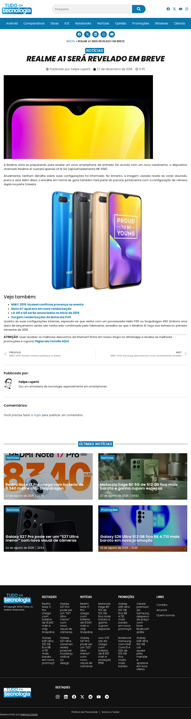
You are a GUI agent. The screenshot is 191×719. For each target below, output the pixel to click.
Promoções (140, 23)
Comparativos (34, 23)
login (37, 415)
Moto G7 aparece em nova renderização (41, 309)
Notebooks (83, 23)
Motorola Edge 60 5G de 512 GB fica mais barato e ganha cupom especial (104, 616)
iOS (67, 23)
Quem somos (165, 615)
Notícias (103, 23)
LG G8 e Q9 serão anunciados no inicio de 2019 (45, 313)
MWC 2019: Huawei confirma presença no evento (47, 304)
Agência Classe (29, 714)
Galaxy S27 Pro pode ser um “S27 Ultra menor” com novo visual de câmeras (66, 618)
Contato (161, 605)
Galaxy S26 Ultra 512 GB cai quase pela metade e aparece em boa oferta (142, 653)
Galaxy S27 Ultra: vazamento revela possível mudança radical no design (68, 650)
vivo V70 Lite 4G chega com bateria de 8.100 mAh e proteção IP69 (104, 650)
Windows (161, 23)
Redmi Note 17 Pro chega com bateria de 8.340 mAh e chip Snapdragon (50, 618)
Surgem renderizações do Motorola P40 (41, 317)
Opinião (120, 23)
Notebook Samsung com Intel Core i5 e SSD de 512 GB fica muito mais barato (124, 652)
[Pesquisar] (138, 9)
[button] (79, 34)
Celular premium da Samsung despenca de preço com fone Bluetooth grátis (143, 618)
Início (70, 41)
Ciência (179, 23)
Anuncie (161, 610)
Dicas (55, 23)
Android (12, 23)
